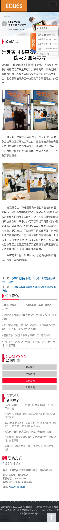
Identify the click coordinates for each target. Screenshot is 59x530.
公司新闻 (30, 380)
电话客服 (43, 28)
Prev (4, 23)
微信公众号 (44, 54)
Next (54, 23)
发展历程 (30, 374)
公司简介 (30, 367)
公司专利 (30, 387)
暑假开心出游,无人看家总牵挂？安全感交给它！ (28, 335)
